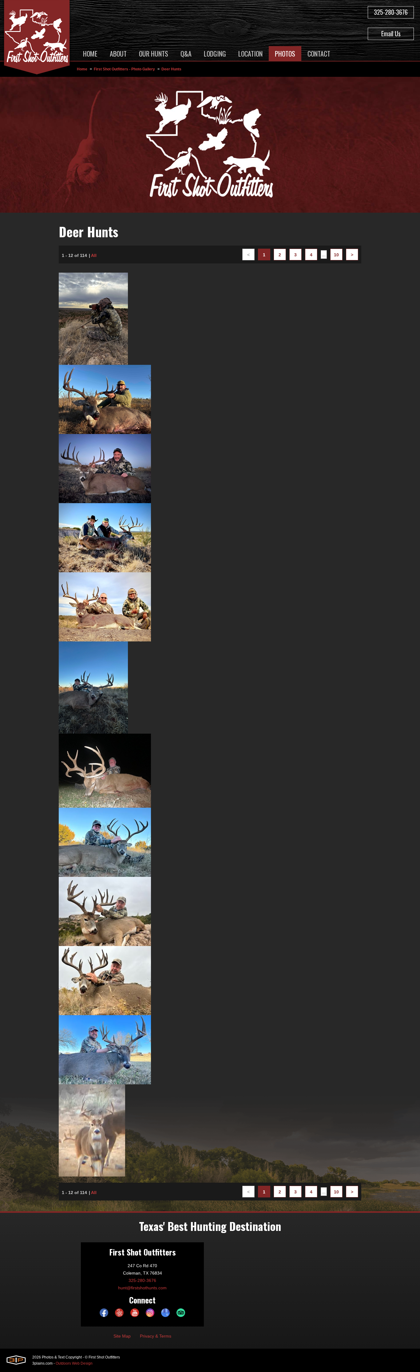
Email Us (391, 33)
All (94, 255)
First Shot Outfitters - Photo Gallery (124, 69)
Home (82, 69)
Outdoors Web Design (74, 1363)
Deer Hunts (171, 69)
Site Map (122, 1336)
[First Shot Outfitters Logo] (37, 38)
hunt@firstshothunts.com (142, 1287)
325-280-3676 (391, 12)
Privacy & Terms (155, 1336)
